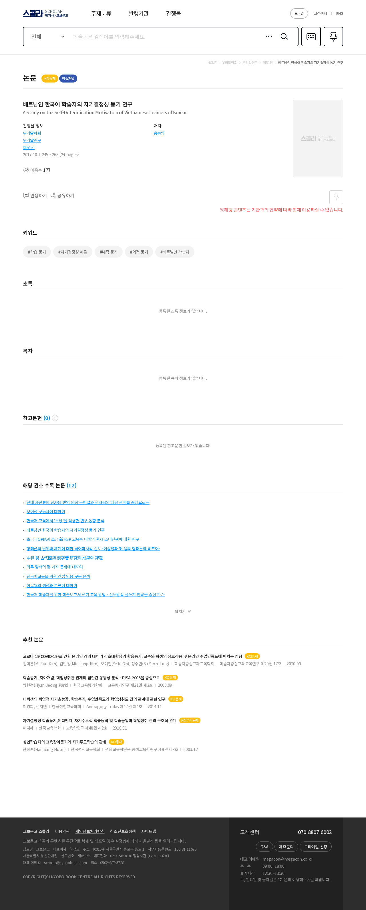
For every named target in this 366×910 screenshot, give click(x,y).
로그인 (299, 13)
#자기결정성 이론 (72, 252)
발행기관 (138, 13)
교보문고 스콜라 (36, 831)
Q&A (264, 846)
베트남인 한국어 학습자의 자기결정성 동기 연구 (66, 530)
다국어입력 (311, 45)
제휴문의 (286, 846)
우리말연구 (32, 140)
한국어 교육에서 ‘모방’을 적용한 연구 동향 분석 (65, 520)
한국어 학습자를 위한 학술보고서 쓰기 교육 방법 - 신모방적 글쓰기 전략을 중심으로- (96, 594)
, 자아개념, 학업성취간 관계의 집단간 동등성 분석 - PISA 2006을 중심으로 (91, 677)
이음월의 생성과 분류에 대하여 (52, 585)
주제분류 (101, 13)
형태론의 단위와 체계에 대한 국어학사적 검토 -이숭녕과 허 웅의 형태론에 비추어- (93, 548)
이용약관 (62, 831)
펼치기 (180, 611)
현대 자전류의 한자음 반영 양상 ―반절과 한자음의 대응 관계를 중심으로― (88, 502)
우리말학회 (32, 133)
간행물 (173, 13)
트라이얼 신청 (315, 846)
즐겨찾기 (332, 45)
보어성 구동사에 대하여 (46, 511)
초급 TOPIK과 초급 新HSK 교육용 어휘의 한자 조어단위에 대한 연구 (83, 539)
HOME (212, 63)
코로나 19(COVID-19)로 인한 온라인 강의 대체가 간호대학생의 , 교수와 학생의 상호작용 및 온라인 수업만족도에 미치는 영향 (132, 656)
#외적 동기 (139, 252)
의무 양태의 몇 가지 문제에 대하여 (55, 567)
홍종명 (159, 133)
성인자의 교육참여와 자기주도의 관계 (64, 742)
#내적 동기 (109, 252)
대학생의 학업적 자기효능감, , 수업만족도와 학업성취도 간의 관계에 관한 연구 (94, 699)
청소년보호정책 (123, 831)
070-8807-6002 (315, 832)
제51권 (29, 147)
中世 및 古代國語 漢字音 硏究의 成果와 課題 (65, 558)
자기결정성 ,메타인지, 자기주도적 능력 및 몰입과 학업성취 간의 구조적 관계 (99, 720)
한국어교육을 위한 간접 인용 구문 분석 (58, 576)
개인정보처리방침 (90, 831)
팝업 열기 (55, 418)
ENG (339, 13)
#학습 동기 (37, 252)
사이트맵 (148, 831)
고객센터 (320, 13)
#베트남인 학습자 (174, 252)
